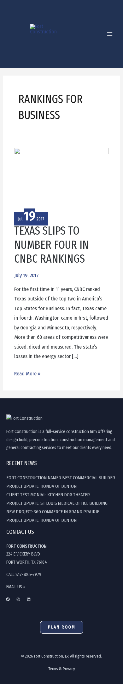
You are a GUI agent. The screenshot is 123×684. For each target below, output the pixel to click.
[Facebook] (8, 599)
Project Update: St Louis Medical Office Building (57, 503)
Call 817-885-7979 (23, 574)
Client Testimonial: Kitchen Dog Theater (48, 495)
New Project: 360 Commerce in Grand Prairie (52, 512)
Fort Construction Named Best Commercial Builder (60, 478)
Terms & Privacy (61, 668)
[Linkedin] (29, 599)
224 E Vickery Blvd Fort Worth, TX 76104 (26, 554)
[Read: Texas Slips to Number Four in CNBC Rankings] (61, 179)
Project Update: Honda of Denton (41, 486)
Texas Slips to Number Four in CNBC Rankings (51, 245)
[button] (61, 627)
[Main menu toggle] (109, 34)
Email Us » (16, 587)
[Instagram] (18, 599)
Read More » (27, 373)
